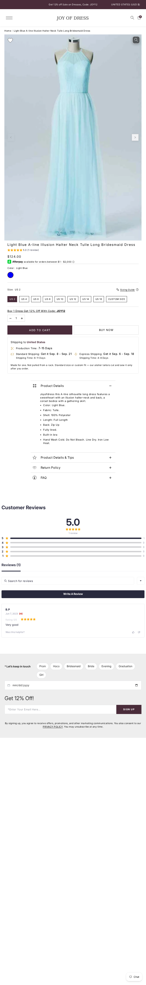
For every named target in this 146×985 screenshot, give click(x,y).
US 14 (85, 299)
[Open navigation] (10, 17)
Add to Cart (40, 330)
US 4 (24, 299)
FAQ (44, 478)
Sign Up (129, 709)
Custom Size (116, 299)
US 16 (98, 299)
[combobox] (140, 581)
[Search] (132, 17)
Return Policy (51, 467)
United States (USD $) (125, 4)
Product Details (52, 386)
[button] (23, 250)
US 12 (73, 299)
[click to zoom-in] (136, 40)
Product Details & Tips (57, 457)
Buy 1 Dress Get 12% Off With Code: (36, 310)
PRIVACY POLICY (53, 726)
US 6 (36, 299)
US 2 (12, 299)
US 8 (47, 299)
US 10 (60, 299)
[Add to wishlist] (10, 40)
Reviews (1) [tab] (11, 565)
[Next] (135, 137)
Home (7, 30)
